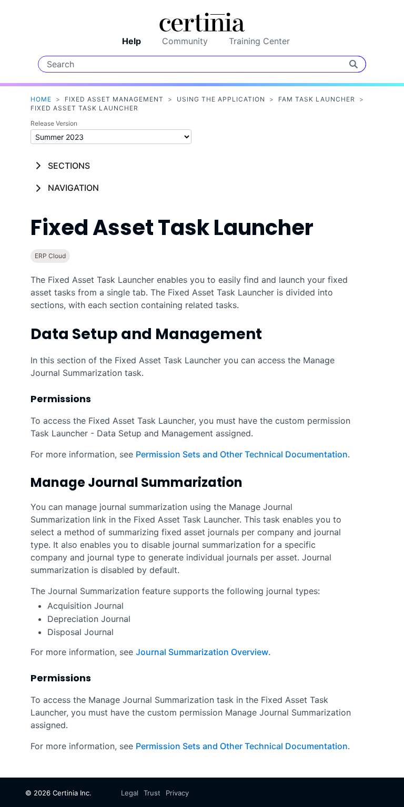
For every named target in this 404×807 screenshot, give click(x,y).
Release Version (54, 123)
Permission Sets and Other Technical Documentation (242, 454)
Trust (152, 793)
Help (131, 41)
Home (41, 99)
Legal (129, 793)
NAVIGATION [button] (73, 187)
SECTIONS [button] (69, 165)
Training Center (259, 41)
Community (185, 41)
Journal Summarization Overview (202, 652)
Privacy (177, 793)
